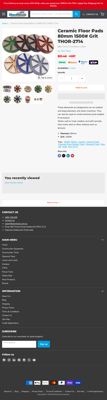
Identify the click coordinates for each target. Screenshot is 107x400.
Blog (4, 300)
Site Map (6, 319)
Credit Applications (10, 323)
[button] (7, 89)
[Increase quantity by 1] (82, 78)
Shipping (6, 304)
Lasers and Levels (10, 260)
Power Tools (7, 271)
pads (64, 146)
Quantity (61, 73)
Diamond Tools (93, 144)
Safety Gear (7, 275)
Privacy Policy (8, 307)
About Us (6, 296)
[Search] (76, 14)
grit (59, 146)
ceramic (81, 141)
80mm (74, 141)
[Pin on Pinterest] (72, 155)
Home (5, 23)
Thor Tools (65, 51)
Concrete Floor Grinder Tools (71, 144)
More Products (8, 279)
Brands (5, 283)
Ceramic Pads (93, 141)
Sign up (44, 344)
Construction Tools (10, 252)
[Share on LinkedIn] (68, 155)
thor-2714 (73, 146)
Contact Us (10, 220)
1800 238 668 (11, 217)
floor (103, 144)
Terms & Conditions (10, 311)
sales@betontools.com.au (16, 223)
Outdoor (5, 264)
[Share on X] (63, 155)
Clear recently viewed (14, 183)
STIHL (5, 268)
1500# (67, 141)
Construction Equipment (12, 248)
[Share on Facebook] (59, 155)
